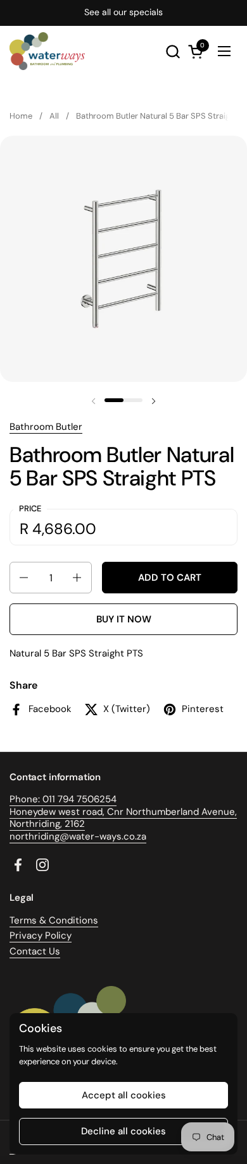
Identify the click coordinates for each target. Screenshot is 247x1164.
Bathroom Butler (46, 426)
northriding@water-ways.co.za (78, 836)
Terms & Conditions (54, 920)
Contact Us (35, 951)
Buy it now (123, 619)
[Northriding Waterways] (47, 51)
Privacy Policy (41, 935)
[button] (172, 51)
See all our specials (123, 12)
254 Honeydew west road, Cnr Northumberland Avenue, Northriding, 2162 (123, 811)
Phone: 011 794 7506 (54, 799)
